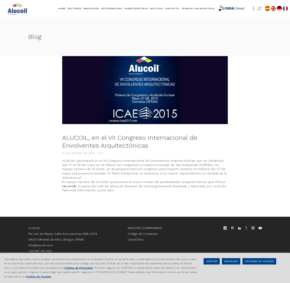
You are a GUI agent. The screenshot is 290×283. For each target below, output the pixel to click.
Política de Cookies (38, 276)
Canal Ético (136, 239)
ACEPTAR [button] (211, 261)
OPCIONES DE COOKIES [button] (259, 261)
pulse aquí (105, 190)
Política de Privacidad (79, 267)
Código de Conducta (142, 233)
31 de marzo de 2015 (78, 153)
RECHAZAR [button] (231, 261)
